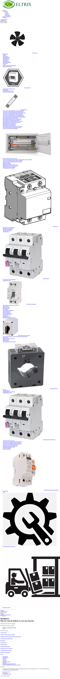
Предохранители (3, 644)
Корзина (2, 613)
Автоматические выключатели (6, 638)
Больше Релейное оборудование (10, 317)
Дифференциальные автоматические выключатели (10, 636)
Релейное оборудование (5, 646)
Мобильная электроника (5, 652)
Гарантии (7, 14)
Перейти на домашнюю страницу (9, 627)
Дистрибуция (7, 15)
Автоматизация (3, 632)
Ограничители (3, 642)
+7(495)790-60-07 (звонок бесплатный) (10, 669)
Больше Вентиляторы (8, 66)
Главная (4, 10)
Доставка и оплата (6, 661)
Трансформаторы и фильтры (6, 650)
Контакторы (2, 640)
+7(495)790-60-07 (3, 19)
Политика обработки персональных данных (11, 664)
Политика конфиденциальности (9, 663)
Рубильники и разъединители (6, 648)
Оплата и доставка (6, 16)
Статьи (6, 12)
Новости (7, 13)
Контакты (5, 17)
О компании (5, 11)
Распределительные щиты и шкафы (7, 634)
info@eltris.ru (3, 20)
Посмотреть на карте (7, 674)
